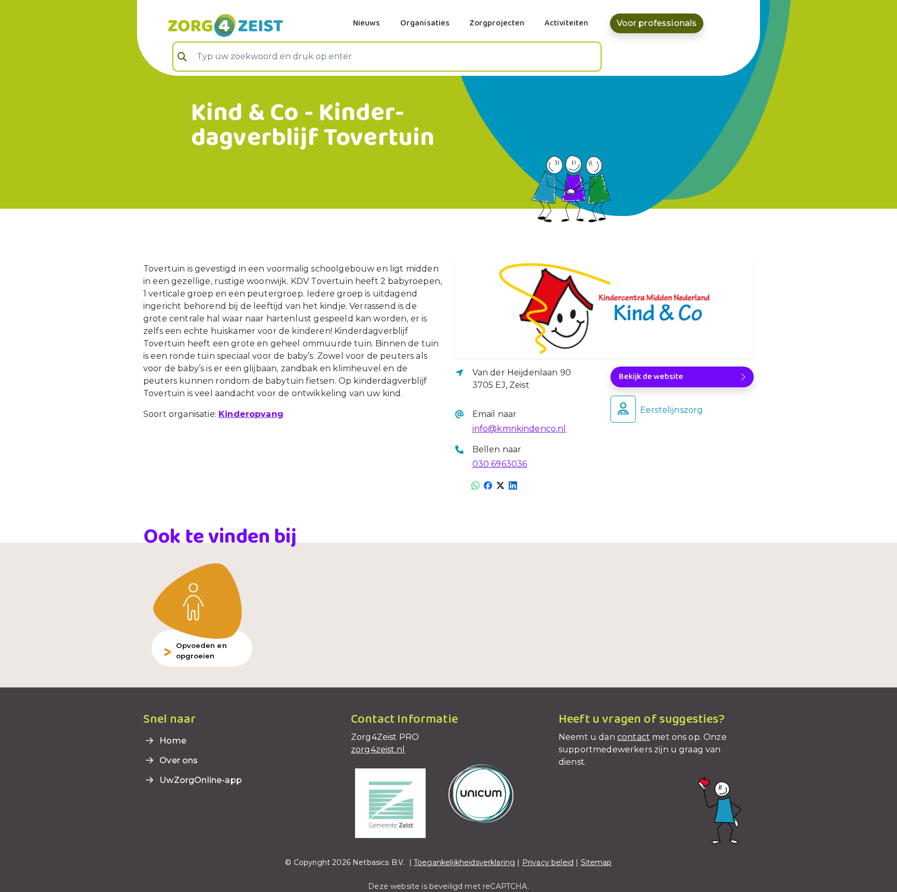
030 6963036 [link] (499, 464)
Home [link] (171, 741)
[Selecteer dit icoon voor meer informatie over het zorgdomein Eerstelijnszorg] (623, 409)
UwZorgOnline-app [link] (199, 780)
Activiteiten (567, 23)
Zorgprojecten (496, 23)
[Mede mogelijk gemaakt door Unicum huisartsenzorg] (480, 793)
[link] (213, 24)
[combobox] (387, 57)
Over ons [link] (177, 760)
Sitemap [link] (596, 862)
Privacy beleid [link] (548, 862)
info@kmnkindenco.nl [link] (519, 429)
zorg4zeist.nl (378, 749)
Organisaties (425, 23)
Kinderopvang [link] (251, 414)
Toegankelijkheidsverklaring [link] (464, 862)
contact (633, 737)
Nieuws (366, 23)
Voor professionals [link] (657, 23)
